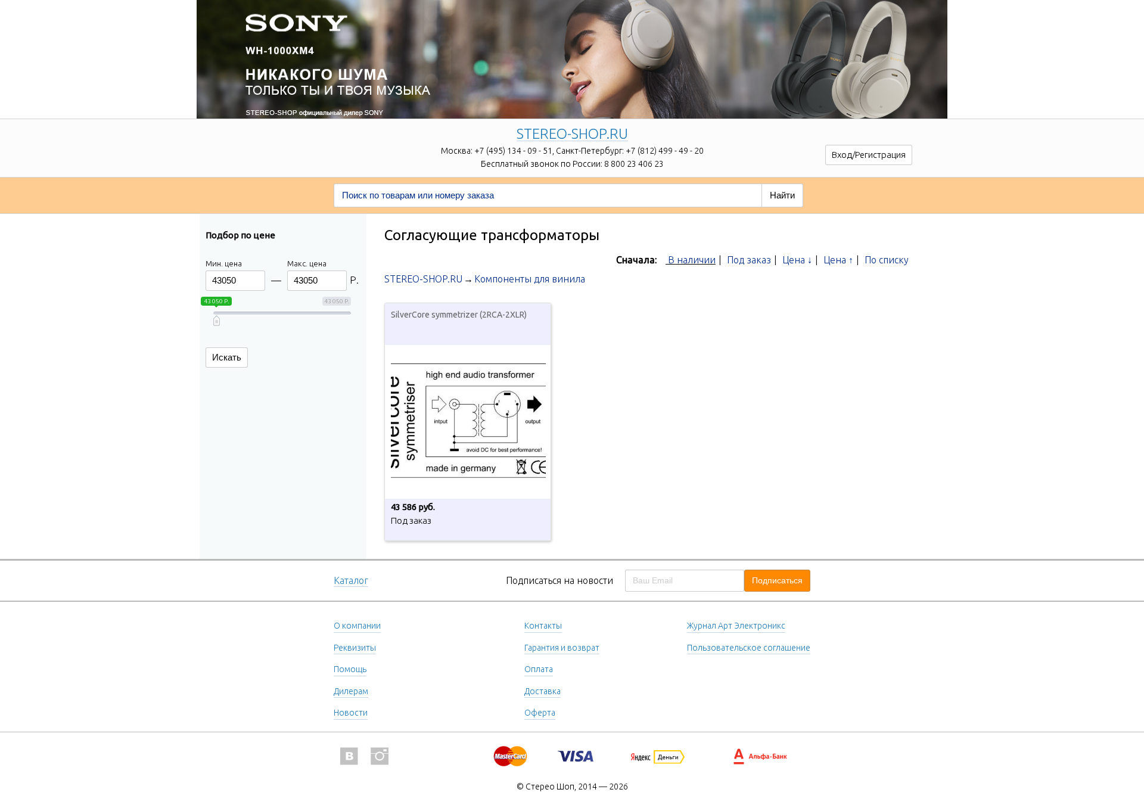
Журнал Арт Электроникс (736, 625)
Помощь (350, 669)
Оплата (538, 669)
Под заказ (749, 259)
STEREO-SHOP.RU (572, 134)
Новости (351, 712)
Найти (782, 195)
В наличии (692, 259)
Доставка (542, 691)
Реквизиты (355, 647)
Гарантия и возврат (561, 647)
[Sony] (572, 44)
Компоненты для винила (529, 278)
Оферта (539, 712)
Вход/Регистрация (869, 155)
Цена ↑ (838, 259)
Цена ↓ (797, 259)
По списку (887, 259)
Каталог (351, 580)
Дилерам (351, 691)
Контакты (543, 625)
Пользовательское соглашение (748, 647)
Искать (226, 357)
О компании (357, 625)
